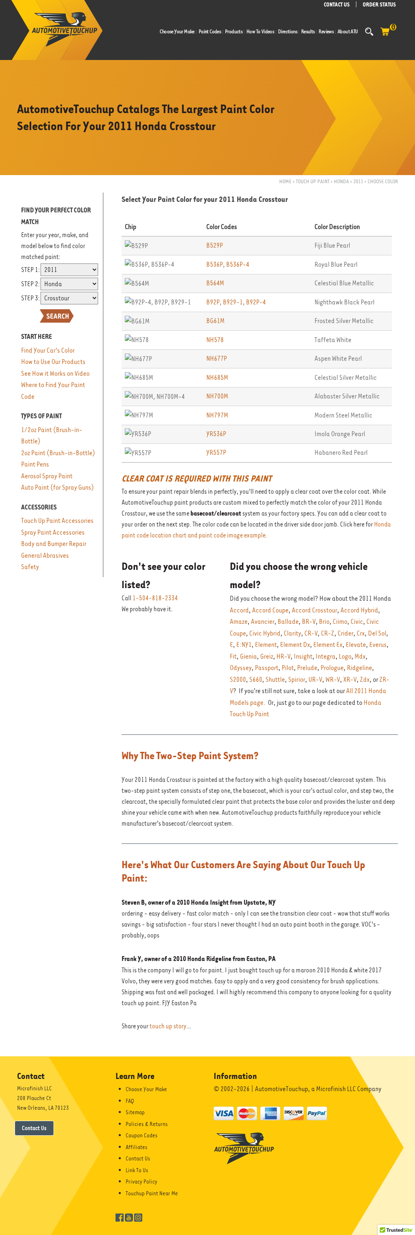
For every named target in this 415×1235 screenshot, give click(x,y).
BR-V (309, 621)
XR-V (350, 679)
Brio (324, 621)
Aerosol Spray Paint (47, 476)
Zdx (365, 679)
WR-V (332, 679)
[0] (385, 36)
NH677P (216, 358)
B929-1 (233, 302)
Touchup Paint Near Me (152, 1193)
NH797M (217, 415)
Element (266, 645)
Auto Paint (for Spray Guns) (57, 487)
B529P (214, 245)
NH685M (217, 377)
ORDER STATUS (379, 5)
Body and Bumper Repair (53, 544)
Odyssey (241, 668)
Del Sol (377, 633)
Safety (30, 567)
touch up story (168, 1026)
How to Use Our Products (53, 362)
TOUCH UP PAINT (312, 181)
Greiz (266, 656)
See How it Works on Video (55, 373)
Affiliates (137, 1147)
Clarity (292, 633)
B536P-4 (237, 264)
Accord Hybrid (359, 610)
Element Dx (295, 645)
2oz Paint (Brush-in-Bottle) (58, 453)
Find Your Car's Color (48, 350)
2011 (358, 181)
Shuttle (275, 679)
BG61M (215, 321)
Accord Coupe (270, 610)
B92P (213, 302)
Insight (303, 656)
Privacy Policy (141, 1181)
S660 (255, 679)
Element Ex (327, 645)
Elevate (356, 645)
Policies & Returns (147, 1124)
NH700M (217, 396)
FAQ (130, 1101)
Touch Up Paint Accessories (57, 520)
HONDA (341, 181)
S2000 (238, 679)
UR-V (315, 679)
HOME (285, 181)
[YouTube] (129, 1217)
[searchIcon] (369, 32)
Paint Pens (35, 464)
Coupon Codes (142, 1135)
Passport (266, 668)
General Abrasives (45, 555)
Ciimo (340, 621)
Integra (326, 656)
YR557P (216, 452)
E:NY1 (244, 645)
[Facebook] (120, 1217)
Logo (345, 656)
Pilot (288, 668)
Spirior (296, 679)
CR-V (311, 633)
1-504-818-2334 (155, 598)
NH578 (215, 340)
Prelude (307, 668)
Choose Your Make (146, 1089)
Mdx (360, 656)
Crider (345, 633)
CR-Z (327, 633)
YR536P (216, 434)
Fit (233, 656)
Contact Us (34, 1128)
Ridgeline (359, 668)
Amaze (239, 621)
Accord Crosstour (314, 610)
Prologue (332, 668)
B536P (214, 264)
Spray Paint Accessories (53, 532)
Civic (357, 621)
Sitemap (135, 1112)
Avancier (262, 621)
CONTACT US (337, 5)
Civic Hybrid (264, 633)
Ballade (288, 621)
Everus (378, 645)
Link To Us (137, 1170)
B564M (215, 283)
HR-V (283, 656)
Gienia (248, 656)
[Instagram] (138, 1217)
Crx (361, 633)
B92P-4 (256, 302)
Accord (239, 610)
